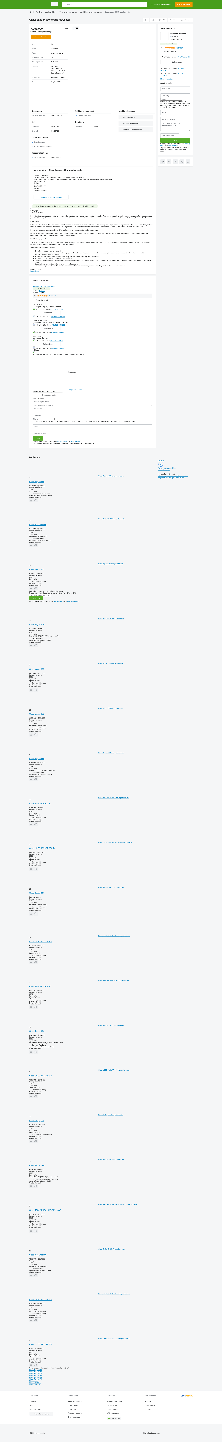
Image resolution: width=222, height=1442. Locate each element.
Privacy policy (73, 1405)
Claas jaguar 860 (36, 669)
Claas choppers (164, 476)
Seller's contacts (35, 1409)
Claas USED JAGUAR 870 (40, 942)
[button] (146, 20)
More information (166, 79)
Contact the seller (41, 37)
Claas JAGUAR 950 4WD (40, 803)
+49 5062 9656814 (58, 332)
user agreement (76, 441)
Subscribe (36, 598)
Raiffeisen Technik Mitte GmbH (44, 286)
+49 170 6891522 (56, 309)
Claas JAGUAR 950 (37, 1255)
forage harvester (57, 53)
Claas (53, 44)
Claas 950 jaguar (36, 1121)
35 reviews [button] (52, 296)
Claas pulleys (169, 478)
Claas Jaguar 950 (36, 482)
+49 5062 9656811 (58, 317)
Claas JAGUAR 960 (37, 525)
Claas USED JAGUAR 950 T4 (42, 848)
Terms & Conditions (75, 1401)
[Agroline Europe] (38, 4)
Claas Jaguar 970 (36, 624)
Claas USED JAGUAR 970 (40, 1076)
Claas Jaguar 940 (36, 1165)
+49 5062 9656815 (58, 348)
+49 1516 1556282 (58, 325)
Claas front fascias (177, 476)
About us (32, 1401)
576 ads (42, 291)
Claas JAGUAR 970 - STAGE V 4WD (45, 1210)
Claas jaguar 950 (36, 569)
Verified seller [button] (41, 288)
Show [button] (48, 309)
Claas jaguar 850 (36, 714)
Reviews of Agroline (75, 1413)
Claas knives (179, 478)
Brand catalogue (74, 1417)
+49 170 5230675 (56, 341)
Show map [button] (72, 372)
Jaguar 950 (55, 48)
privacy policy (62, 441)
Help (31, 1405)
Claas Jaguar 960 (36, 759)
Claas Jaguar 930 (36, 893)
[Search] (64, 4)
